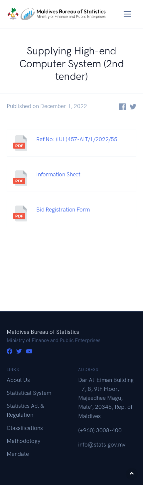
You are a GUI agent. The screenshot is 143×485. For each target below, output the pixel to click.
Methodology (23, 441)
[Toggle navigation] (127, 14)
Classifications (25, 428)
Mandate (18, 454)
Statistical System (29, 393)
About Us (18, 380)
